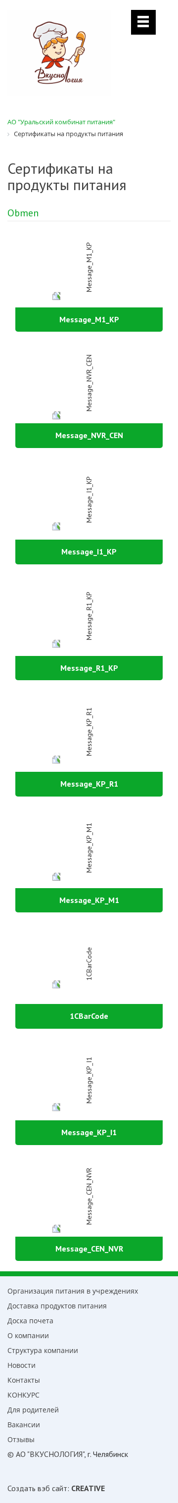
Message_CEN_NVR (89, 1248)
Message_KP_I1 (89, 1132)
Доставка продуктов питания (57, 1305)
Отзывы (21, 1439)
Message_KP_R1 (89, 784)
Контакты (23, 1380)
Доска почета (30, 1320)
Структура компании (42, 1350)
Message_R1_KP (89, 668)
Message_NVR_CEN (89, 435)
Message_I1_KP (89, 551)
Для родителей (33, 1409)
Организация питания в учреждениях (72, 1291)
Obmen (23, 212)
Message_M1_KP (89, 319)
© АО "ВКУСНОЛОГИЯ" (45, 1454)
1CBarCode (89, 1016)
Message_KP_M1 (89, 900)
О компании (28, 1335)
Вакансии (23, 1424)
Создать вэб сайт (37, 1488)
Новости (21, 1365)
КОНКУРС (23, 1395)
